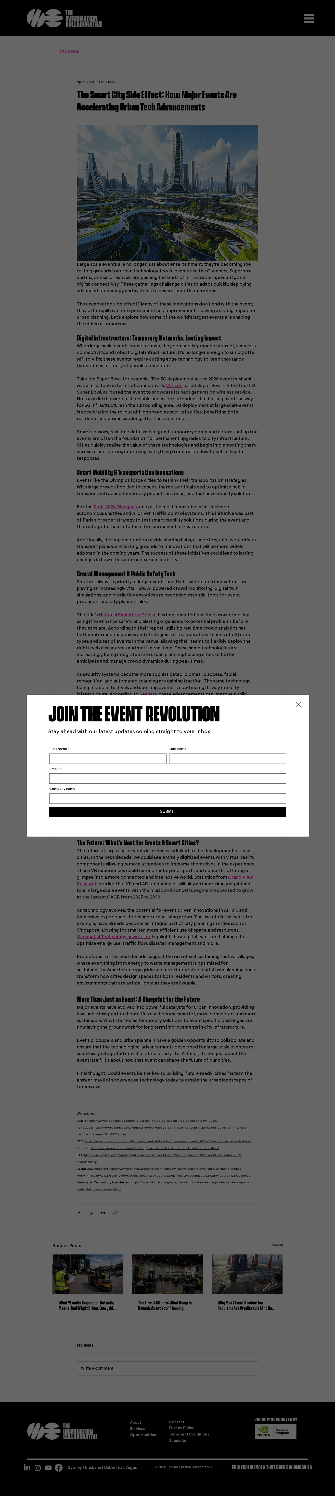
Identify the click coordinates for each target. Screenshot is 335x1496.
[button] (298, 704)
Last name (179, 749)
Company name (62, 789)
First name (59, 749)
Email (55, 769)
